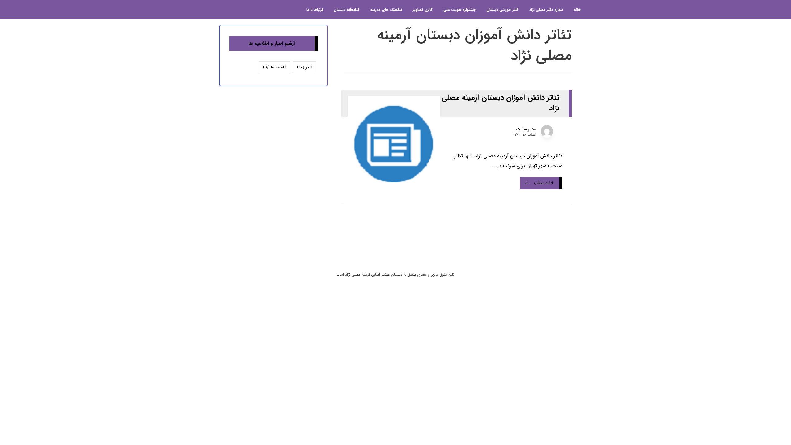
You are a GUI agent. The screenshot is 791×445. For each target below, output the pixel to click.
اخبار (304, 67)
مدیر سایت (526, 129)
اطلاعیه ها (274, 67)
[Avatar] (547, 131)
